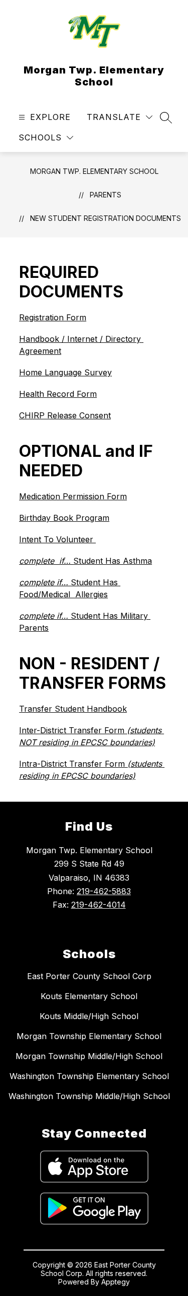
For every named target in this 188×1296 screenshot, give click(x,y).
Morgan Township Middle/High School (89, 1056)
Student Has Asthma (85, 561)
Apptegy (115, 1282)
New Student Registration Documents (105, 218)
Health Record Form (58, 394)
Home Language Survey (65, 372)
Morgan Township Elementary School (89, 1036)
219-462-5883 (104, 891)
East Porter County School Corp (89, 976)
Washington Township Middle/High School (89, 1096)
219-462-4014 (98, 905)
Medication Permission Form (73, 496)
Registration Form (52, 317)
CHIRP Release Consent (65, 415)
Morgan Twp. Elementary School (94, 171)
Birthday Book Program (64, 518)
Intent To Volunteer (57, 539)
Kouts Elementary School (89, 996)
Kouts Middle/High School (89, 1016)
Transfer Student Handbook (73, 709)
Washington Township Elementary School (89, 1076)
